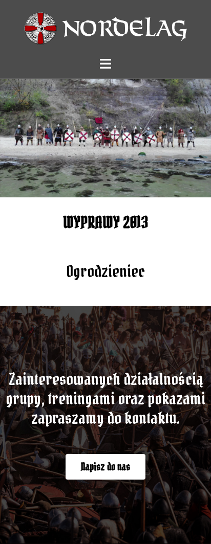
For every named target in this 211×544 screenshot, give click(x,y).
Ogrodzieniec (105, 271)
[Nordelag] (105, 27)
